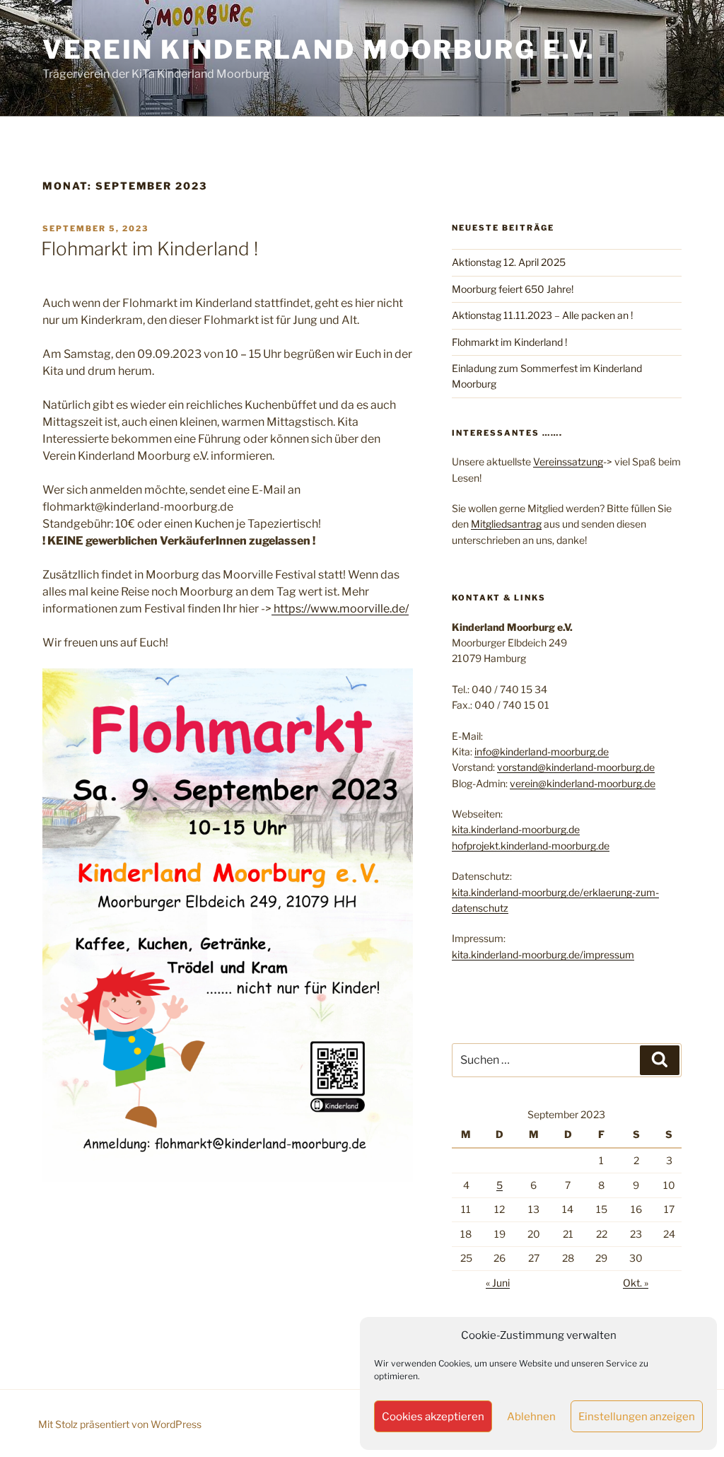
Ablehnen (531, 1416)
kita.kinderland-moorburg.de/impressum (543, 954)
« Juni (498, 1283)
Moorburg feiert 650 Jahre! (512, 289)
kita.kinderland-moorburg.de (516, 829)
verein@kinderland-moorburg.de (582, 783)
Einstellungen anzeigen (636, 1416)
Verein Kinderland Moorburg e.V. (318, 49)
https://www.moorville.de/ (340, 608)
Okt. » (635, 1283)
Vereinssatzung (568, 461)
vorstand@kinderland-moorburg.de (576, 767)
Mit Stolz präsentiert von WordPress (120, 1424)
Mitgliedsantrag (506, 524)
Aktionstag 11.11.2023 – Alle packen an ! (542, 315)
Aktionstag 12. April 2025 (509, 262)
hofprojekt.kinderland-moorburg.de (530, 846)
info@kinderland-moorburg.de (541, 751)
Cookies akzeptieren (433, 1416)
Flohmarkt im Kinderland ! (149, 249)
